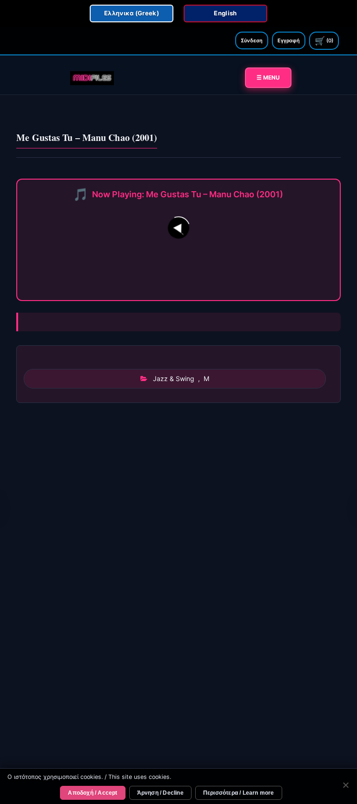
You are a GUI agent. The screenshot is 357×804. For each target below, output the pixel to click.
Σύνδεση (252, 40)
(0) (324, 41)
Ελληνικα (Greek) (131, 13)
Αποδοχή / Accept (92, 793)
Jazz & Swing (173, 378)
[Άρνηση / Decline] (345, 786)
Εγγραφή (289, 40)
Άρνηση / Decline (160, 793)
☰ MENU (268, 77)
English (225, 13)
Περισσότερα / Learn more (238, 793)
